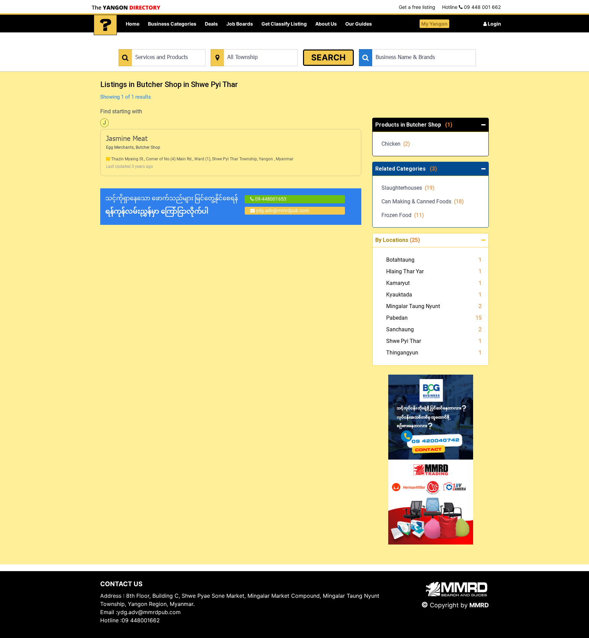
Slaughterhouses (408, 188)
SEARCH (328, 57)
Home (132, 24)
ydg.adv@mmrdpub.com (282, 210)
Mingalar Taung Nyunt (413, 306)
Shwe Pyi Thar (403, 341)
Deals (211, 24)
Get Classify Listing (284, 24)
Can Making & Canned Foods (422, 201)
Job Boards (239, 24)
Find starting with (121, 111)
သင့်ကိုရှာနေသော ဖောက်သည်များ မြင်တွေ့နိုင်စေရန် (171, 204)
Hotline (471, 7)
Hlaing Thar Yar (405, 271)
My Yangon (434, 24)
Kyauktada (399, 294)
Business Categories (172, 24)
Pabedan (397, 318)
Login (494, 24)
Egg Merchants (120, 147)
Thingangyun (402, 352)
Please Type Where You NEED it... (246, 45)
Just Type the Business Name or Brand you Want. (410, 45)
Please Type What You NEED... (150, 45)
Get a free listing (417, 7)
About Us (326, 24)
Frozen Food (402, 215)
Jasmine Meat (127, 139)
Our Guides (358, 24)
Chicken (395, 144)
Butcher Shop (148, 147)
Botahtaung (400, 260)
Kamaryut (398, 283)
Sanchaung (400, 329)
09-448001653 (270, 199)
